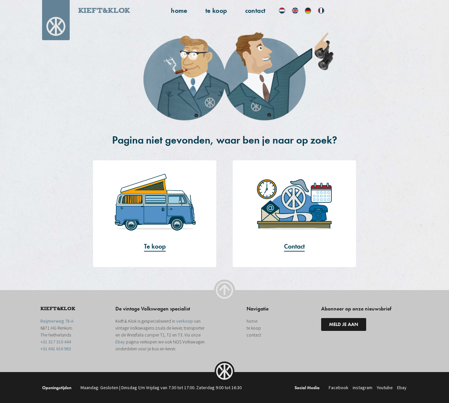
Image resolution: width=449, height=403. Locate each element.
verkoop (184, 321)
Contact (294, 246)
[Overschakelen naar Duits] (308, 10)
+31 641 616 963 (55, 349)
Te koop (155, 246)
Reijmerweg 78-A (57, 321)
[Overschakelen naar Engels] (295, 10)
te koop (216, 10)
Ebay (120, 342)
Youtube (385, 388)
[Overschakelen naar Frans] (321, 10)
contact (255, 10)
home (179, 10)
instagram (362, 388)
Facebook (338, 388)
